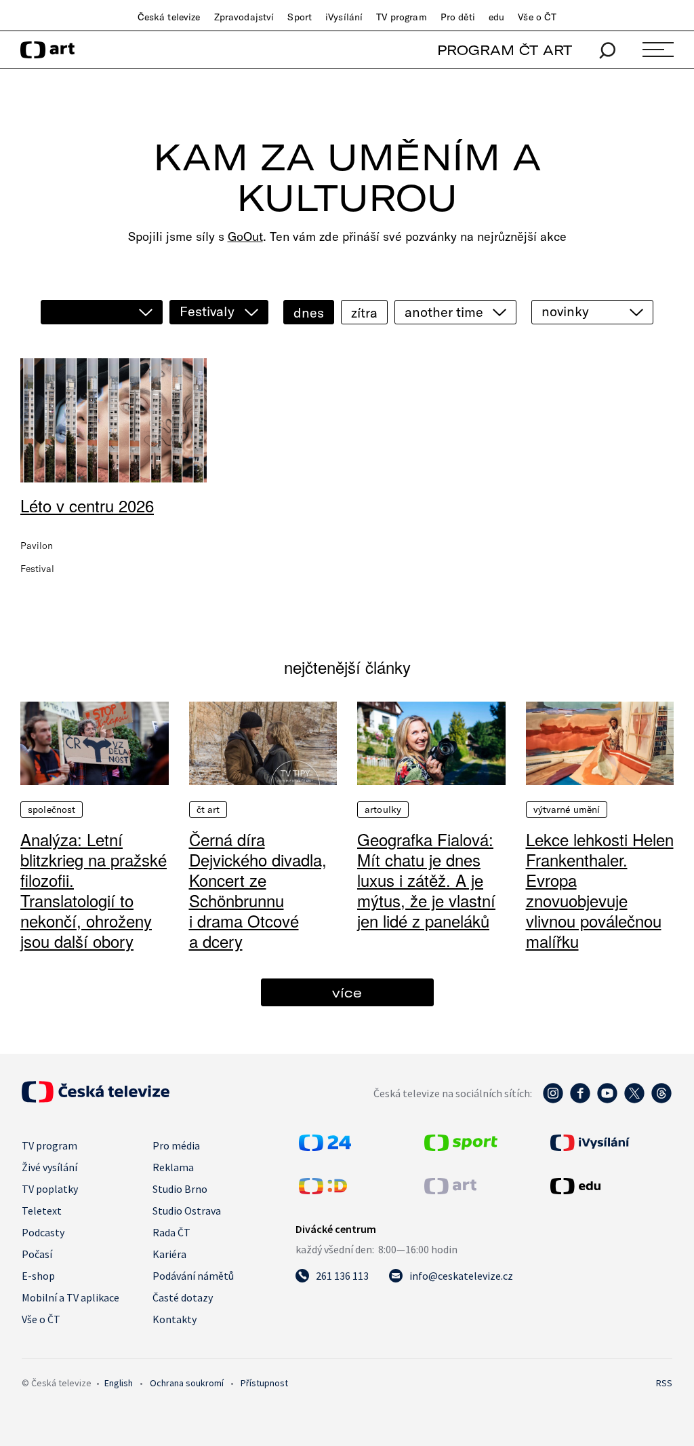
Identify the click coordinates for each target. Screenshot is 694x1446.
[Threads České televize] (661, 1100)
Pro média (176, 1145)
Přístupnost (264, 1383)
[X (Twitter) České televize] (634, 1100)
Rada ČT (171, 1232)
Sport (299, 17)
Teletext (42, 1210)
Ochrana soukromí (187, 1383)
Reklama (173, 1167)
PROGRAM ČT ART (504, 49)
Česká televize (169, 17)
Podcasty (43, 1232)
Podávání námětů (193, 1275)
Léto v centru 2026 (87, 505)
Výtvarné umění (566, 809)
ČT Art (208, 809)
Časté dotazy (182, 1297)
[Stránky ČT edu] (609, 1186)
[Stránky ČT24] (325, 1147)
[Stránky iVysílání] (609, 1143)
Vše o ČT (537, 17)
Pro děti (458, 17)
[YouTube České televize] (607, 1100)
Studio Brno (179, 1189)
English (118, 1383)
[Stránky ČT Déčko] (323, 1190)
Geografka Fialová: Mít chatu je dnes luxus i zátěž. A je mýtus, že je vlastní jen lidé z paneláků (426, 879)
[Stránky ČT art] (450, 1190)
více (347, 992)
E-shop (38, 1275)
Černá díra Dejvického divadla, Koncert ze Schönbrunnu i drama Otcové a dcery (258, 890)
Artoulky (383, 809)
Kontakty (174, 1319)
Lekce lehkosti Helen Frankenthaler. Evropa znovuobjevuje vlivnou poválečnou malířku (600, 890)
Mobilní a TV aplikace (70, 1297)
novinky (565, 311)
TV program (401, 17)
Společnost (51, 809)
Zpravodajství (244, 17)
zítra (364, 312)
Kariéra (169, 1254)
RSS (664, 1383)
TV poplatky (50, 1189)
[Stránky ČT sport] (460, 1147)
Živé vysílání (49, 1167)
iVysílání (344, 17)
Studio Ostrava (186, 1210)
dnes (308, 312)
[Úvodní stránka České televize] (95, 1098)
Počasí (37, 1254)
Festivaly (207, 311)
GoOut (245, 236)
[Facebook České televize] (580, 1100)
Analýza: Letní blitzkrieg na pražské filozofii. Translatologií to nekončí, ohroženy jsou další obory (93, 890)
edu (496, 17)
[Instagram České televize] (553, 1100)
